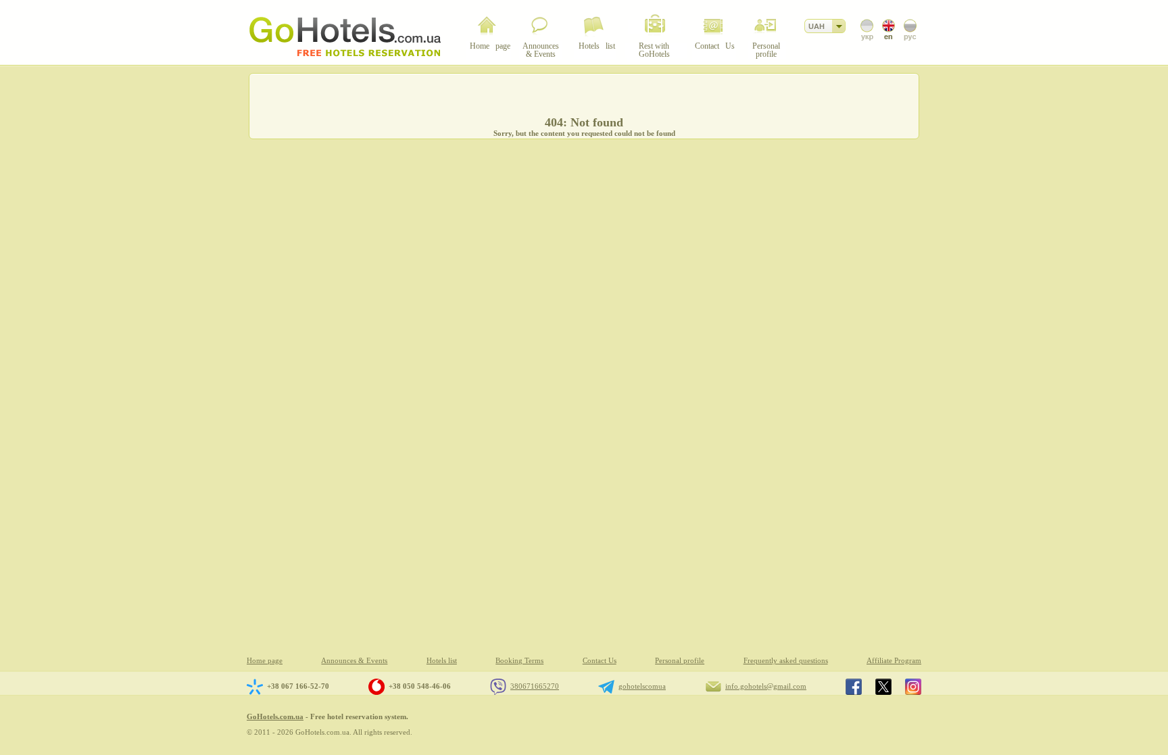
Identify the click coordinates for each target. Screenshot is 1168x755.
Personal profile (679, 660)
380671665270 (534, 686)
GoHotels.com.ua (275, 716)
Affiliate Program (894, 660)
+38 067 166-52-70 (298, 686)
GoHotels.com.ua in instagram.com (913, 687)
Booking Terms (519, 660)
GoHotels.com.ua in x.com (883, 687)
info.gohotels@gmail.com (765, 686)
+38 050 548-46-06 (420, 686)
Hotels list (442, 660)
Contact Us (599, 660)
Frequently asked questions (786, 660)
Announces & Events (354, 660)
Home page (265, 660)
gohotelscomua (642, 686)
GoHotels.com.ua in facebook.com (854, 687)
